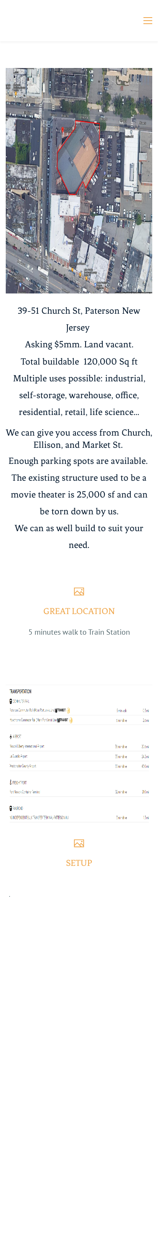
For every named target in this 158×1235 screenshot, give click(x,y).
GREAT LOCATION (79, 611)
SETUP (79, 863)
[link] (79, 74)
